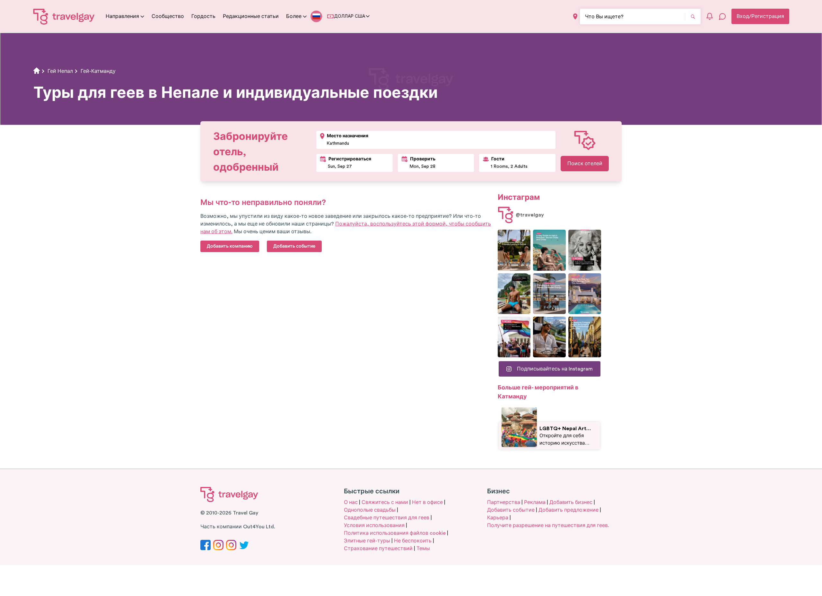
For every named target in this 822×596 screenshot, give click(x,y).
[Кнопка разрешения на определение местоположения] (575, 16)
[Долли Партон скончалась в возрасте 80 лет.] (584, 250)
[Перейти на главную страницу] (64, 16)
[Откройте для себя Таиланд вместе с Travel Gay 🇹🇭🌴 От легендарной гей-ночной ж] (514, 293)
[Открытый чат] (722, 16)
